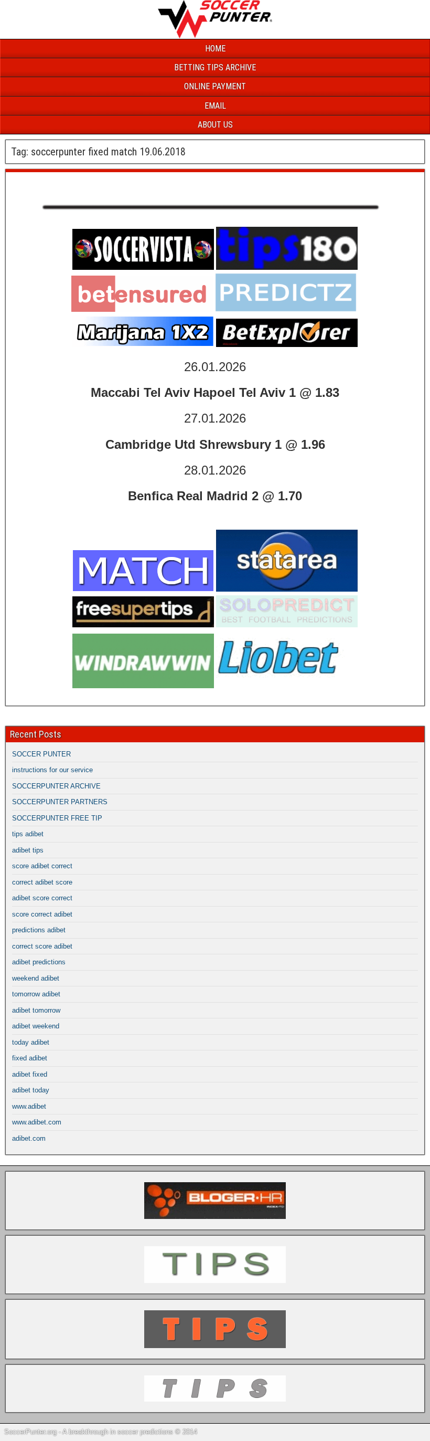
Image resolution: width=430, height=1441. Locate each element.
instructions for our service (52, 770)
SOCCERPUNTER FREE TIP (57, 818)
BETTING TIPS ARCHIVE (215, 67)
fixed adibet (29, 1058)
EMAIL (215, 106)
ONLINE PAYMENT (215, 86)
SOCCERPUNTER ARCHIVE (56, 786)
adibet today (30, 1090)
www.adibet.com (36, 1122)
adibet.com (29, 1138)
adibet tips (28, 850)
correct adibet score (42, 882)
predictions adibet (39, 930)
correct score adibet (42, 946)
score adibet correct (42, 866)
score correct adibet (42, 914)
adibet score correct (42, 898)
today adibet (30, 1042)
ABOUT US (215, 125)
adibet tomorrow (36, 1010)
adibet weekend (35, 1026)
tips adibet (28, 834)
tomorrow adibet (36, 994)
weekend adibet (35, 978)
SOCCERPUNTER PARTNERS (60, 802)
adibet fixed (29, 1074)
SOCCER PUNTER (41, 754)
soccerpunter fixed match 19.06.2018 (95, 183)
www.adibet (29, 1106)
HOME (215, 49)
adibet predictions (39, 962)
